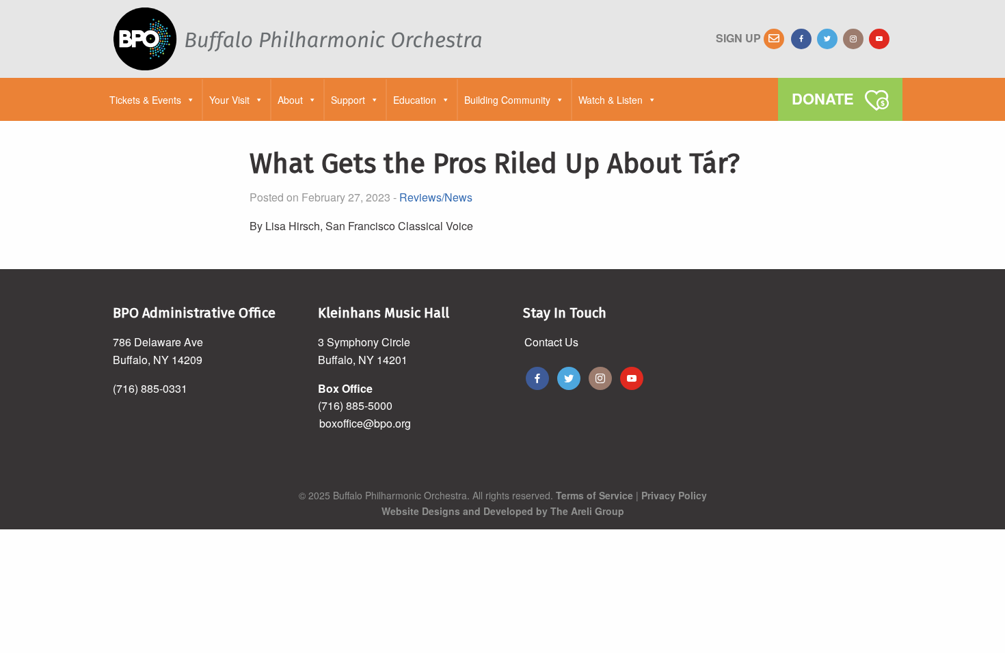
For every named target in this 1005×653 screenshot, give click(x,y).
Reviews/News (435, 197)
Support (348, 100)
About (290, 100)
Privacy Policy (674, 495)
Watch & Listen (610, 100)
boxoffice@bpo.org (365, 423)
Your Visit (229, 100)
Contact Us (551, 342)
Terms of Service (594, 495)
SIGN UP (740, 38)
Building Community (507, 100)
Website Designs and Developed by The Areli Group (502, 511)
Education (414, 100)
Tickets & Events (145, 100)
